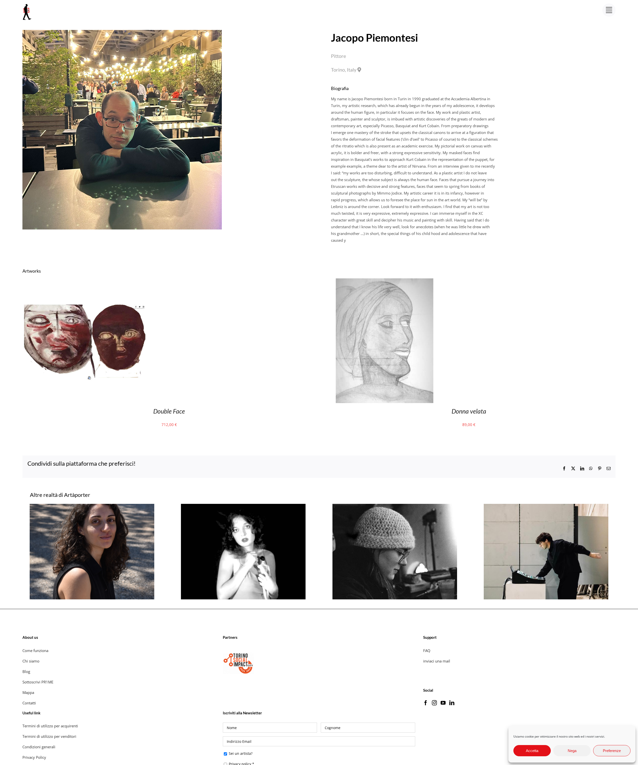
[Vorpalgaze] (92, 506)
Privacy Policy (34, 757)
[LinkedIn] (451, 702)
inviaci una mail (436, 660)
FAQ (426, 650)
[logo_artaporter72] (27, 4)
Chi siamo (31, 660)
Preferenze (612, 751)
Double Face (169, 411)
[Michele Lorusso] (546, 506)
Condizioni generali (38, 746)
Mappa (28, 692)
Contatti (29, 702)
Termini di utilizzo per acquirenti (50, 725)
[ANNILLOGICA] (394, 506)
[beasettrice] (243, 506)
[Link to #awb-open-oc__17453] (609, 10)
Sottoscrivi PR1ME (37, 681)
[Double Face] (85, 281)
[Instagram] (434, 702)
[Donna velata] (384, 281)
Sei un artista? (240, 753)
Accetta (532, 751)
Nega (572, 751)
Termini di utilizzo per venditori (49, 736)
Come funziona (35, 650)
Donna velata (469, 411)
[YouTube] (443, 702)
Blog (26, 671)
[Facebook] (425, 702)
